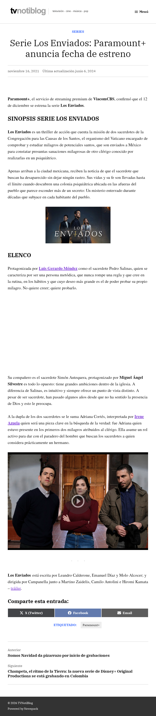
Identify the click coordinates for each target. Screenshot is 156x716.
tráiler (16, 588)
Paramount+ (91, 625)
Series (78, 32)
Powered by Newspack (23, 709)
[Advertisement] (78, 326)
